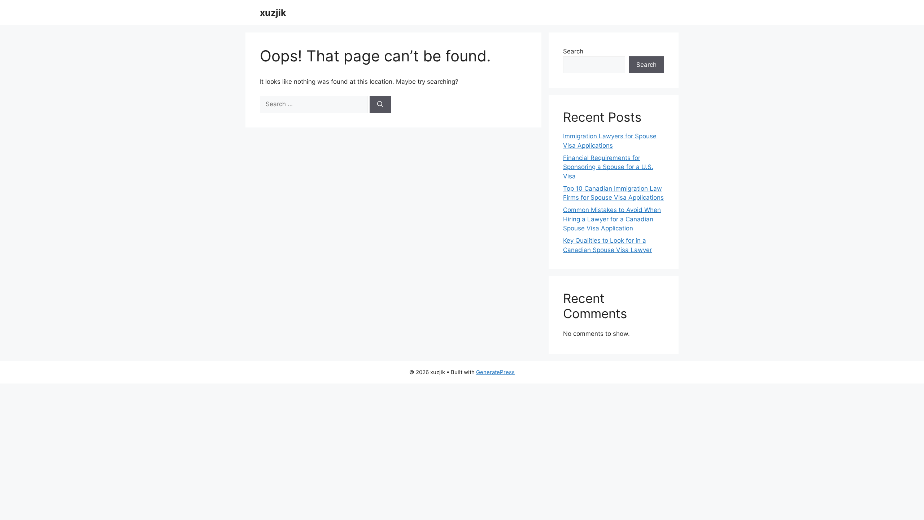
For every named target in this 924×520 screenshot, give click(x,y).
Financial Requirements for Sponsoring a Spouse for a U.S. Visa (608, 167)
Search (573, 51)
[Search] (380, 104)
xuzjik (273, 12)
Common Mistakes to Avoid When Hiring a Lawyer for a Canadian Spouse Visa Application (612, 219)
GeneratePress (495, 372)
